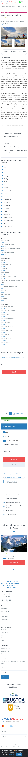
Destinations (4, 630)
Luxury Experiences (10, 6)
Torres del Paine (5, 272)
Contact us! (4, 614)
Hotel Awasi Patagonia (7, 306)
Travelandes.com (5, 648)
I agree (19, 754)
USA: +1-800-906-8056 (12, 583)
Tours (2, 747)
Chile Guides (4, 632)
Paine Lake (4, 298)
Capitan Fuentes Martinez (7, 252)
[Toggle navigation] (25, 2)
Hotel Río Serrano (5, 322)
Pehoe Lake (4, 290)
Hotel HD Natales (5, 342)
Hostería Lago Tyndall (6, 330)
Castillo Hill (4, 268)
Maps (2, 640)
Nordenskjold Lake (6, 264)
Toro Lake (3, 260)
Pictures (3, 638)
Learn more (12, 754)
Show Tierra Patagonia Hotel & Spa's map (13, 357)
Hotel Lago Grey (5, 334)
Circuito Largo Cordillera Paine (9, 286)
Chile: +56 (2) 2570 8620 (13, 581)
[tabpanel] (14, 550)
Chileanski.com (5, 651)
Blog (2, 635)
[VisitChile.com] (12, 719)
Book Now (14, 459)
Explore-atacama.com (6, 653)
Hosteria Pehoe (5, 314)
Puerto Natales (5, 240)
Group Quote (4, 616)
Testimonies (4, 608)
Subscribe (5, 676)
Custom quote (4, 619)
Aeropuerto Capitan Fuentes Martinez (10, 248)
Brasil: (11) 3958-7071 (12, 587)
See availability (14, 562)
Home (2, 6)
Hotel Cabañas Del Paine (7, 326)
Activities (14, 747)
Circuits (8, 747)
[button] (22, 2)
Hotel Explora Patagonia (7, 318)
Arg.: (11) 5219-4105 (12, 585)
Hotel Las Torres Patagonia (8, 310)
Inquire (14, 464)
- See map (3, 24)
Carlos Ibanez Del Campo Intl (8, 244)
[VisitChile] (8, 2)
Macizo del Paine (5, 294)
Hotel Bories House (6, 338)
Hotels (20, 747)
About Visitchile (5, 611)
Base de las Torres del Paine (8, 276)
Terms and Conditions (6, 622)
